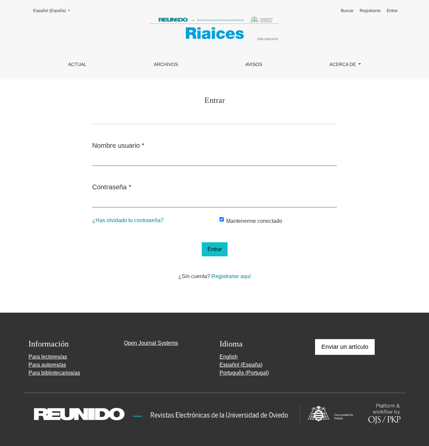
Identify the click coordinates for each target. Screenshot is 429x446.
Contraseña (111, 187)
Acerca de (343, 64)
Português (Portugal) (244, 373)
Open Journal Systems (151, 343)
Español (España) (53, 10)
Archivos (166, 64)
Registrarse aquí (231, 276)
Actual (77, 64)
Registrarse (370, 10)
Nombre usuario (118, 145)
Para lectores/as (47, 357)
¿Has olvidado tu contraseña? (128, 220)
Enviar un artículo (344, 346)
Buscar (347, 10)
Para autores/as (47, 365)
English (229, 357)
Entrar (392, 10)
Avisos (253, 64)
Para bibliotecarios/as (54, 373)
